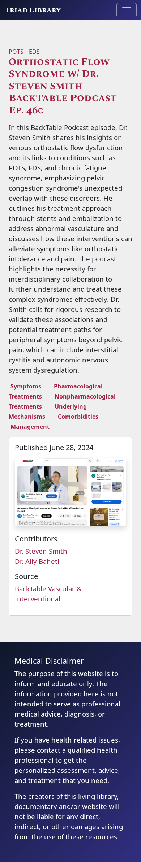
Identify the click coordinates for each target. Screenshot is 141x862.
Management (30, 427)
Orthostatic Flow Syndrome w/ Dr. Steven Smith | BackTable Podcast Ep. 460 (63, 86)
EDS (34, 52)
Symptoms (25, 386)
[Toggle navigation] (126, 10)
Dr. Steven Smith (41, 551)
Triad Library (32, 10)
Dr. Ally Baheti (37, 561)
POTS (16, 52)
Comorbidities (78, 417)
